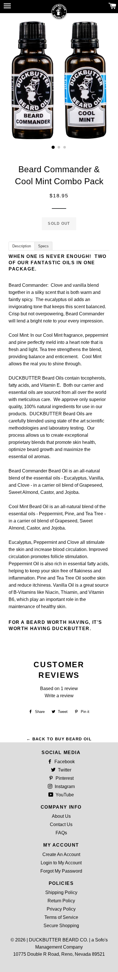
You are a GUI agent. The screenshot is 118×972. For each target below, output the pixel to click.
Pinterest (64, 778)
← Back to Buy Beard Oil (59, 739)
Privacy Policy (61, 909)
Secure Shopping (61, 925)
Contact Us (61, 824)
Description (21, 246)
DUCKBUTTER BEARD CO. (58, 939)
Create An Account (61, 854)
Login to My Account (61, 862)
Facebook (64, 761)
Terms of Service (61, 917)
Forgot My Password (61, 871)
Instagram (64, 786)
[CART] (112, 6)
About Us (61, 816)
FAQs (61, 832)
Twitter (64, 769)
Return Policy (61, 900)
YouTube (64, 794)
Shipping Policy (61, 892)
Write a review (59, 695)
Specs (43, 246)
